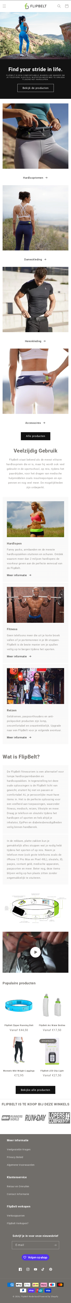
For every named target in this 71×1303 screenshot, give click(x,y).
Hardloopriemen (33, 177)
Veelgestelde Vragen (19, 1149)
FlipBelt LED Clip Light (52, 1071)
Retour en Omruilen (18, 1186)
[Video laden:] (35, 952)
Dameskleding (33, 259)
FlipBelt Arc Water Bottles (52, 1025)
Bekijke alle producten (35, 1090)
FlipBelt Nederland (30, 1296)
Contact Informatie (18, 1194)
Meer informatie (17, 575)
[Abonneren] (55, 1245)
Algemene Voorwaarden (21, 1165)
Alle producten (35, 436)
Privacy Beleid (15, 1157)
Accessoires (33, 422)
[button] (4, 6)
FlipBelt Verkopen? (18, 1223)
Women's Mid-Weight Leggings (19, 1071)
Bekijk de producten (36, 87)
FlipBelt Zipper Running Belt (18, 1025)
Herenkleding (33, 341)
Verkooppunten (16, 1215)
